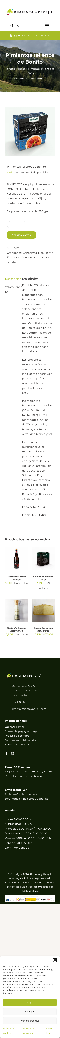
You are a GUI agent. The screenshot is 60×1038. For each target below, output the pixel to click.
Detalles (13, 566)
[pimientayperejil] (30, 6)
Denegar (30, 1011)
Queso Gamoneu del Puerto (43, 629)
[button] (55, 960)
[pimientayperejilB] (24, 674)
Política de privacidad (37, 878)
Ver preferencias (30, 1020)
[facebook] (6, 753)
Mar (40, 252)
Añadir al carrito (21, 234)
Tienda (22, 68)
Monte (49, 252)
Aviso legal (15, 878)
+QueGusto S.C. (30, 890)
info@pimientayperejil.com (29, 708)
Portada (10, 68)
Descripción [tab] (11, 278)
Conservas (30, 252)
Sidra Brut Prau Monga (17, 578)
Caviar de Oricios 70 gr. (43, 578)
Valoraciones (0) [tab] (11, 289)
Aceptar (30, 1002)
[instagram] (12, 753)
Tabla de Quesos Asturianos (16, 629)
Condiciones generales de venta (24, 882)
